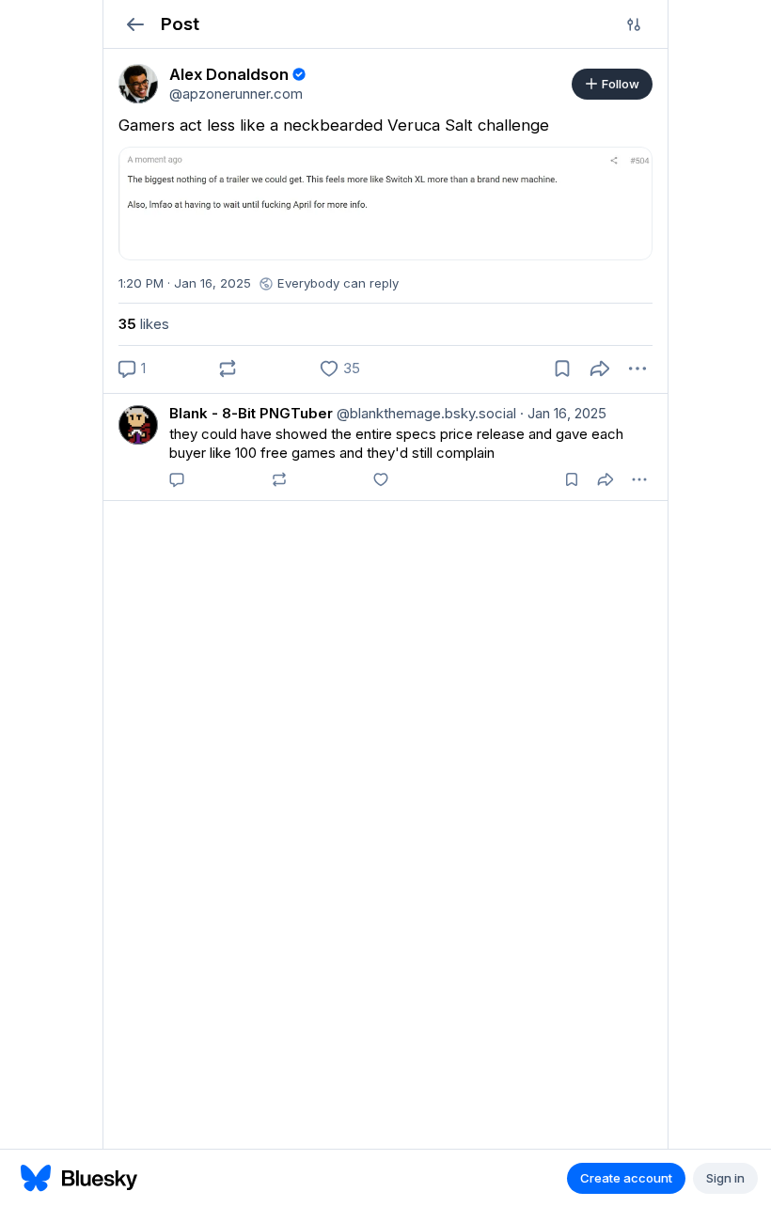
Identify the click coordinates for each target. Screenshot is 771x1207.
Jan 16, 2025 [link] (563, 413)
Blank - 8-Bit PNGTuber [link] (251, 413)
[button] (134, 23)
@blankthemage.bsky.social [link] (424, 413)
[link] (138, 83)
